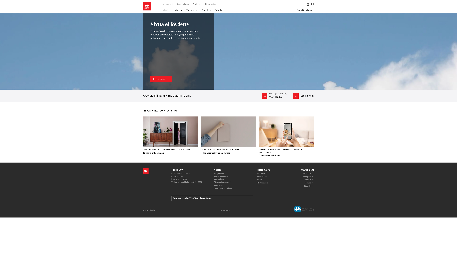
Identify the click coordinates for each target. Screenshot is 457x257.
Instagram (307, 177)
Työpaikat (261, 173)
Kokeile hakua (159, 79)
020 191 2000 (181, 179)
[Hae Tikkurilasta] (312, 4)
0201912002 (275, 96)
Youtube (307, 183)
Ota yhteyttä (219, 174)
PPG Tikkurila (262, 183)
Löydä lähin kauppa (305, 10)
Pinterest (307, 180)
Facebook (307, 173)
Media (259, 180)
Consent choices (224, 210)
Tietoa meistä (210, 4)
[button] (307, 4)
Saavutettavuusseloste (223, 188)
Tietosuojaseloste (221, 182)
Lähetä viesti (307, 95)
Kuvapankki (218, 185)
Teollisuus (197, 4)
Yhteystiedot (262, 177)
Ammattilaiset (183, 4)
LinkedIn (307, 186)
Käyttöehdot (219, 179)
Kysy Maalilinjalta (221, 176)
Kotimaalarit (168, 4)
